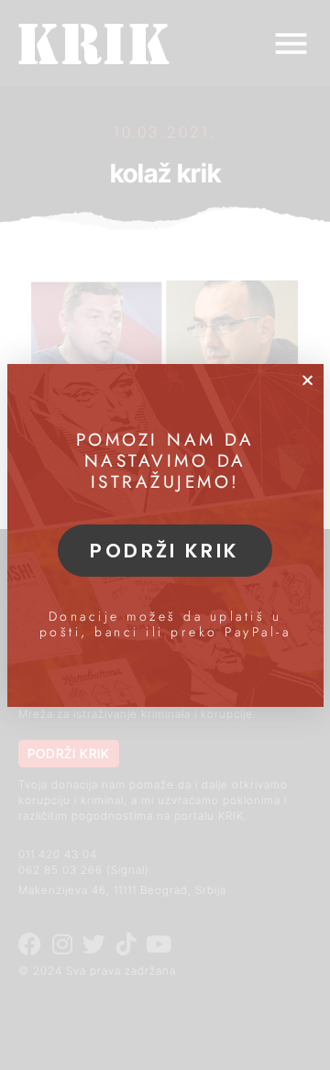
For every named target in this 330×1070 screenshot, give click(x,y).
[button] (307, 380)
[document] (165, 535)
